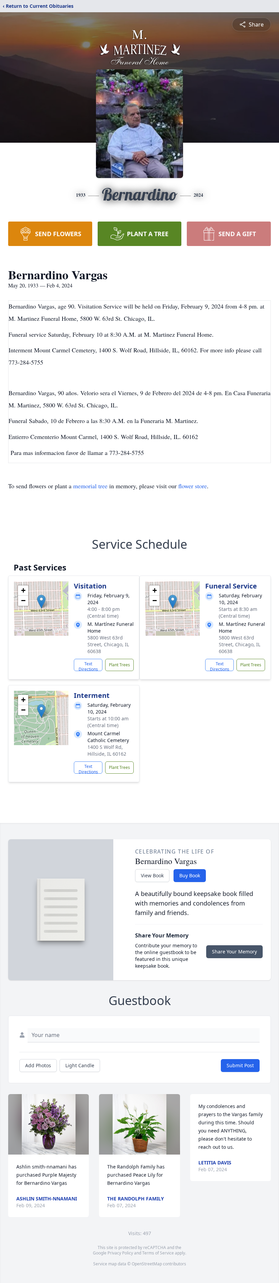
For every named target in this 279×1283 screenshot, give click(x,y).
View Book (152, 875)
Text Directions (88, 666)
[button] (41, 602)
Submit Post (240, 1065)
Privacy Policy (120, 1253)
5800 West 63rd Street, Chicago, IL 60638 (108, 644)
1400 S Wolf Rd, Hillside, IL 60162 (106, 750)
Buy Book (189, 875)
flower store (192, 486)
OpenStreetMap (147, 1264)
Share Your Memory (234, 951)
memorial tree (90, 486)
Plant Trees (119, 665)
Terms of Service (158, 1253)
